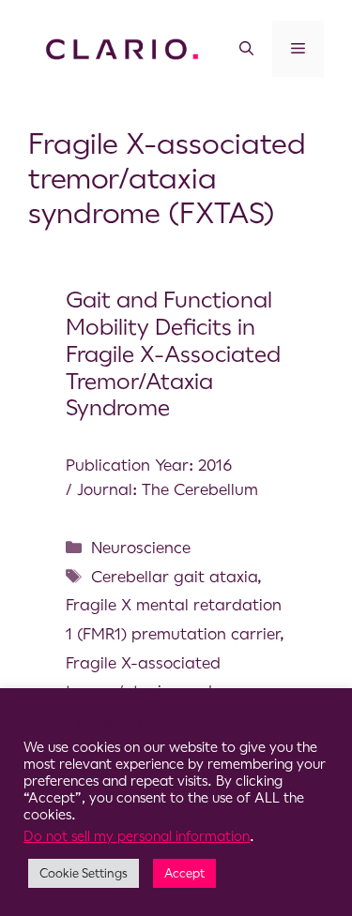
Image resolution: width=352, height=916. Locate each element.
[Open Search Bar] (246, 49)
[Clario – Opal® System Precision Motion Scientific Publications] (122, 47)
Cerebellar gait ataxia (174, 576)
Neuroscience (141, 547)
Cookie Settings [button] (83, 873)
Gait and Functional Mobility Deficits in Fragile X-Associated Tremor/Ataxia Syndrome (173, 354)
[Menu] (298, 49)
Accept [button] (184, 873)
